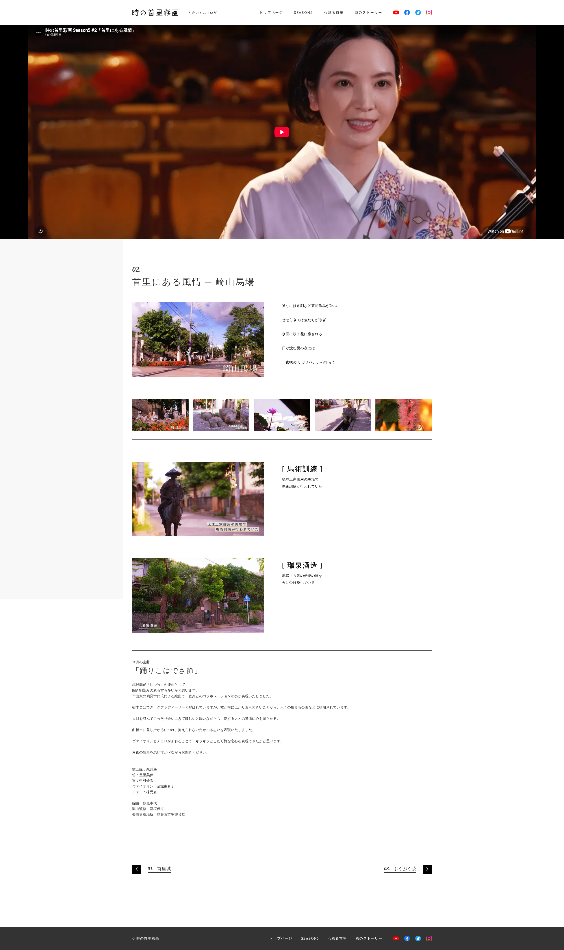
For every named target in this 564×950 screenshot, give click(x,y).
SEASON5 (303, 12)
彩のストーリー (368, 12)
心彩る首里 (334, 12)
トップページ (271, 12)
